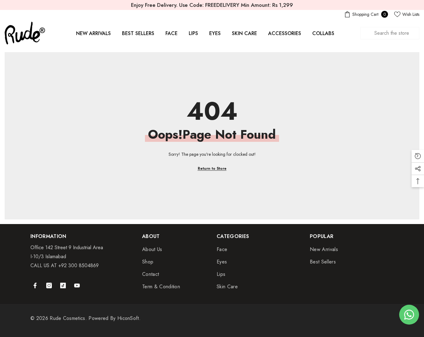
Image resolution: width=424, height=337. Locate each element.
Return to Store (212, 168)
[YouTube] (77, 285)
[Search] (389, 33)
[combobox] (389, 33)
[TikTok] (63, 285)
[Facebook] (35, 285)
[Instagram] (49, 285)
